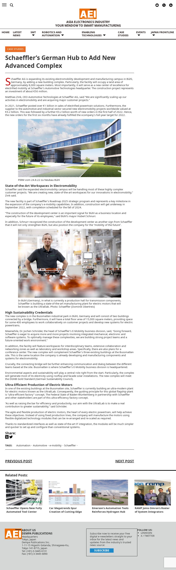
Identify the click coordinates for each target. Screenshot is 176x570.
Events (141, 32)
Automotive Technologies (60, 88)
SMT (33, 32)
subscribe (101, 550)
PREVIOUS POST (18, 461)
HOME (5, 32)
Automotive (40, 445)
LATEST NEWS (17, 33)
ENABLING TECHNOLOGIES (92, 33)
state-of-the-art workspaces (70, 192)
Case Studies (123, 33)
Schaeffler (11, 189)
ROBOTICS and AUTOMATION (52, 33)
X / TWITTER (148, 535)
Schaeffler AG (18, 79)
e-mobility (50, 204)
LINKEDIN (146, 532)
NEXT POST (124, 461)
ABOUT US (29, 530)
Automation (23, 445)
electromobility (87, 108)
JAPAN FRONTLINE (162, 32)
